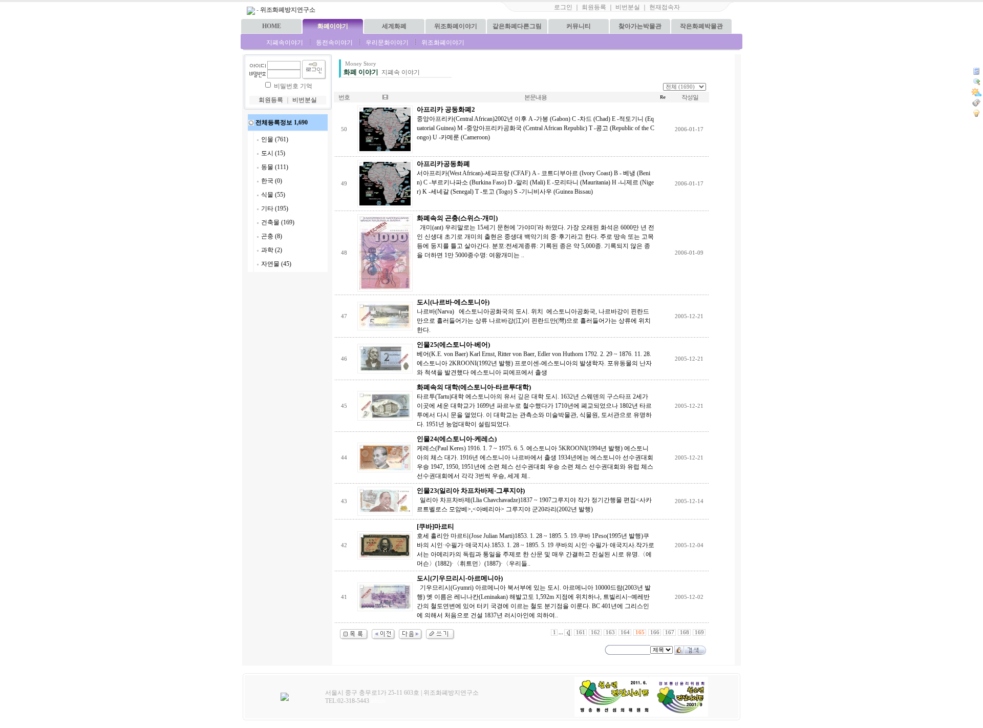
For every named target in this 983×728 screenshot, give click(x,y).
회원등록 (594, 7)
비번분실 (627, 7)
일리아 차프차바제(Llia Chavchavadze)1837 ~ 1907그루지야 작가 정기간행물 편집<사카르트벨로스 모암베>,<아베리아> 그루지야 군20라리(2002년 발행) (534, 500)
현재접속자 (664, 7)
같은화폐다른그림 (517, 26)
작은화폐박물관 (701, 26)
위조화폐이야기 (455, 26)
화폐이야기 (332, 26)
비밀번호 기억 (293, 86)
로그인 (563, 7)
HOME (271, 26)
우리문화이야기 (387, 42)
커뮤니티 (578, 26)
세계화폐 (394, 26)
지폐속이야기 (284, 42)
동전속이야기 (334, 42)
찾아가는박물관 (639, 26)
